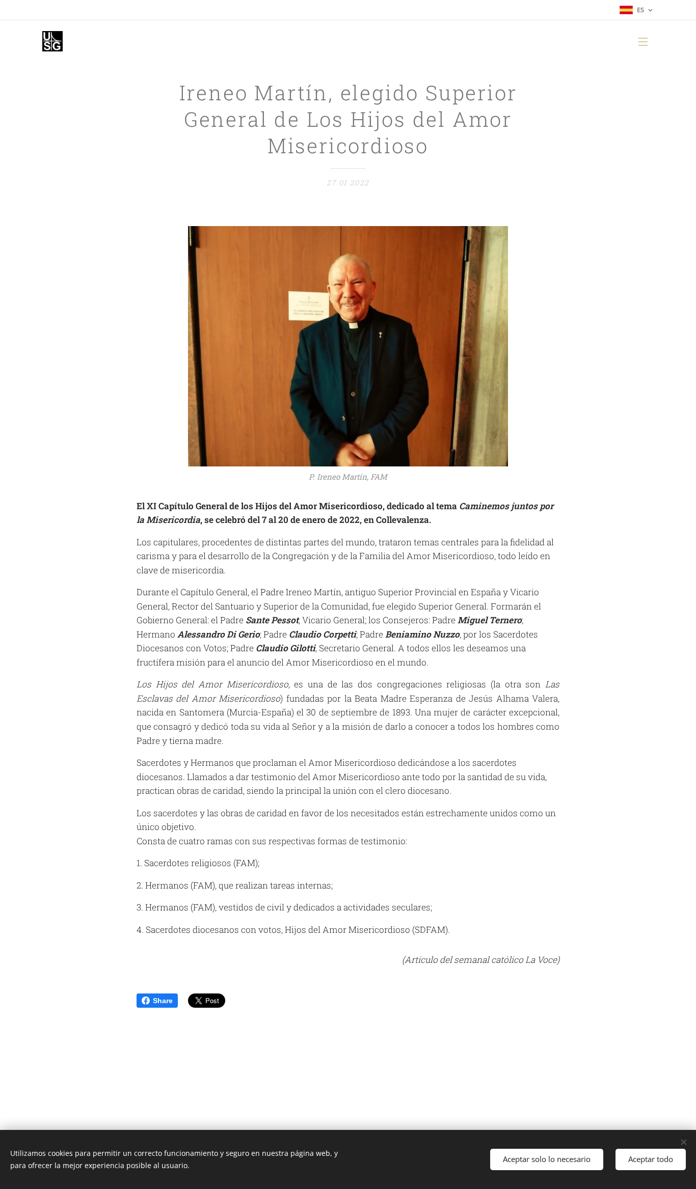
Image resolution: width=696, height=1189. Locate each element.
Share (163, 1001)
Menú (646, 41)
